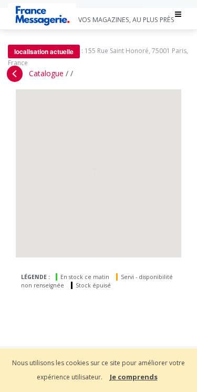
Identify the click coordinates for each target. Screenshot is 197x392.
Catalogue (46, 73)
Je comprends (134, 376)
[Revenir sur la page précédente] (15, 74)
